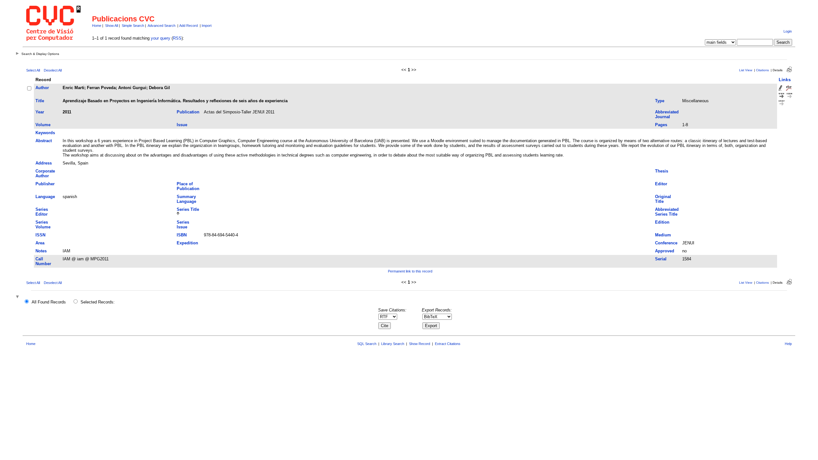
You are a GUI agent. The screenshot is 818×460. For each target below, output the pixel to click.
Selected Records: (98, 302)
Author (42, 87)
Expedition (187, 243)
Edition (662, 222)
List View (745, 70)
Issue (182, 124)
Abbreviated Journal (667, 114)
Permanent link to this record (410, 271)
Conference (666, 243)
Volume (42, 124)
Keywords (45, 132)
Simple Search (133, 25)
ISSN (40, 235)
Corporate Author (45, 173)
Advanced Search (161, 25)
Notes (41, 251)
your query (160, 38)
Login (787, 31)
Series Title (188, 209)
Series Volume (42, 224)
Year (39, 112)
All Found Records (49, 302)
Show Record (419, 344)
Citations (762, 70)
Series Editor (41, 212)
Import (207, 25)
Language (45, 196)
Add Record (188, 25)
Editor (661, 183)
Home (96, 25)
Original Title (663, 199)
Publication (188, 112)
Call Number (43, 261)
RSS (177, 38)
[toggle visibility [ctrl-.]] (18, 297)
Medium (663, 235)
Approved (664, 251)
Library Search (392, 344)
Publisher (45, 183)
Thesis (661, 171)
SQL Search (366, 344)
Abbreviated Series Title (667, 212)
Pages (661, 124)
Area (39, 243)
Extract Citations (447, 344)
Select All (33, 70)
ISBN (182, 235)
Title (39, 100)
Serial (661, 259)
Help (788, 344)
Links (785, 79)
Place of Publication (188, 186)
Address (43, 163)
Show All (111, 25)
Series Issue (183, 224)
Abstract (43, 140)
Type (659, 100)
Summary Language (186, 199)
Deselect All (53, 70)
